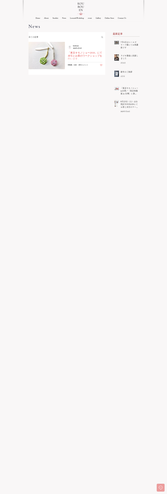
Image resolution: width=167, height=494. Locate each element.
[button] (102, 37)
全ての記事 (33, 37)
